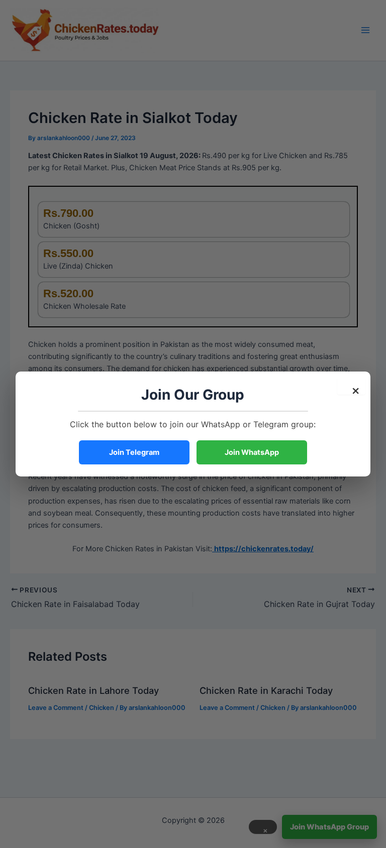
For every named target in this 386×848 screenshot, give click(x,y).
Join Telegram (134, 452)
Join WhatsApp (252, 452)
